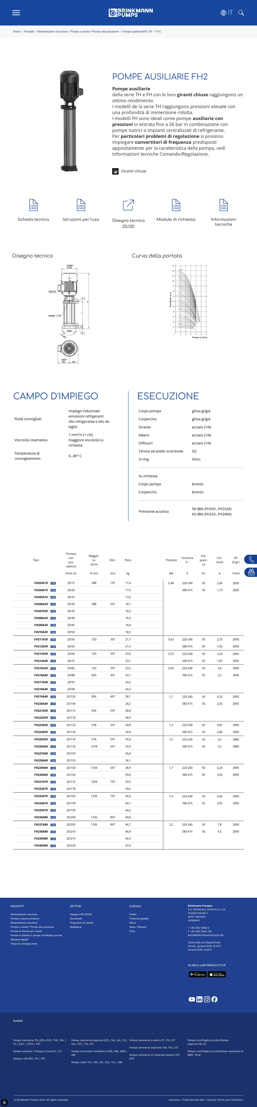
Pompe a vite (20, 1058)
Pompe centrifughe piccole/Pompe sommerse (214, 1051)
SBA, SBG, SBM (116, 1051)
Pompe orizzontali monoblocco (89, 1051)
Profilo (132, 914)
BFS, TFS (33, 1058)
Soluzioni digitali (19, 939)
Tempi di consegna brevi (23, 943)
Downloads (76, 918)
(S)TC (21, 1044)
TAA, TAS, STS (170, 1047)
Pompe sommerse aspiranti (87, 1040)
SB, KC (202, 1044)
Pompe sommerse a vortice (145, 1040)
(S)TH (30, 1044)
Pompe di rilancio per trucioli (26, 931)
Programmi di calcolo (81, 922)
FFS (43, 1058)
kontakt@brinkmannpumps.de (206, 935)
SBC (120, 1062)
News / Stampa (137, 926)
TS (14, 1044)
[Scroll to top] (249, 1092)
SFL (92, 1044)
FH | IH (57, 1051)
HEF (38, 1044)
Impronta (174, 1099)
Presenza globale (139, 918)
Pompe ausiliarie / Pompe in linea (32, 1051)
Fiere (132, 931)
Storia (132, 922)
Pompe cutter (79, 1062)
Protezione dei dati (193, 1099)
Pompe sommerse (23, 1040)
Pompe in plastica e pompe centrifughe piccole (36, 935)
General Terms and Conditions (225, 1099)
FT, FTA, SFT (168, 1040)
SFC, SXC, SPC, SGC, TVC (101, 1062)
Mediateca (75, 926)
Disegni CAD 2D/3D (81, 914)
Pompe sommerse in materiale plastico (152, 1055)
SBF (73, 1055)
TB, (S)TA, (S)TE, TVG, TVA (49, 1040)
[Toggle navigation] (16, 13)
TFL (86, 1044)
